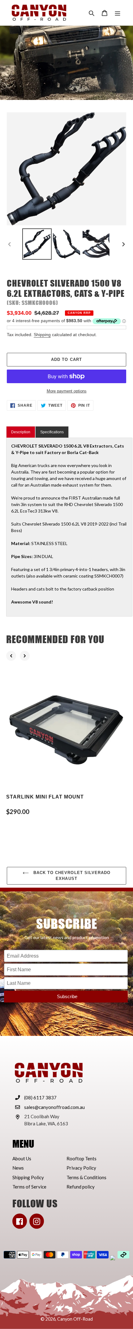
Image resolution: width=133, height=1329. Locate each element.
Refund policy (80, 1186)
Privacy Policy (81, 1168)
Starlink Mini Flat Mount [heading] (45, 796)
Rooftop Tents (81, 1158)
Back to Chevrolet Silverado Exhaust (71, 875)
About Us (21, 1158)
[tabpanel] (69, 527)
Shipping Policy (28, 1177)
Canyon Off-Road (75, 1319)
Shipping (42, 334)
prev (11, 656)
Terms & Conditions (86, 1177)
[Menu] (117, 12)
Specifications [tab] (52, 432)
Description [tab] (20, 432)
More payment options (67, 391)
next (25, 656)
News (18, 1168)
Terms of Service (29, 1186)
